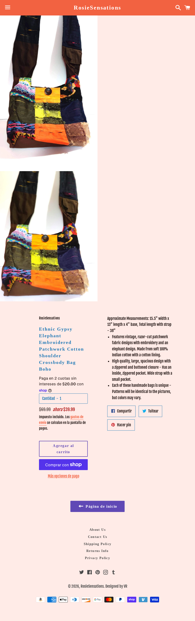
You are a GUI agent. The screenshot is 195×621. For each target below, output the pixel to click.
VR (125, 586)
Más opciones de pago (63, 476)
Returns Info (97, 551)
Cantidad (48, 398)
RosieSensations (97, 8)
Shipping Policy (98, 544)
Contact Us (97, 537)
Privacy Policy (97, 558)
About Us (97, 530)
